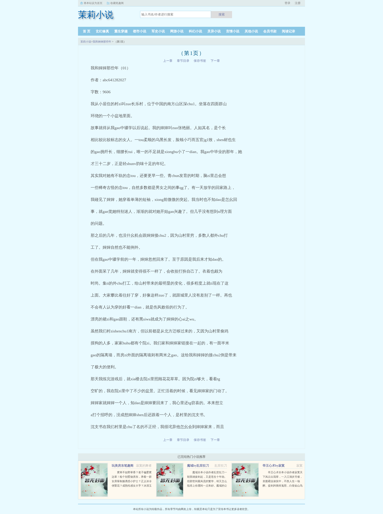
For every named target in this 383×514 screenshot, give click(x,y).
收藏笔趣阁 (117, 3)
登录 (287, 3)
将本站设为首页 (93, 3)
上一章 (167, 60)
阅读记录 (288, 31)
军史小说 (158, 31)
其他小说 (251, 31)
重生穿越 (121, 31)
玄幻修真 (102, 31)
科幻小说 (195, 31)
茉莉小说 (85, 41)
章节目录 (183, 60)
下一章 (215, 60)
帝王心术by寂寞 (274, 465)
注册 (298, 3)
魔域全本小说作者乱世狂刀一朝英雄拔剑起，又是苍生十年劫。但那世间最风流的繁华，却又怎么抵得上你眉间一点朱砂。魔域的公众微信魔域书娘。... (207, 481)
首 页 (86, 31)
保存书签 (200, 60)
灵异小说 (214, 31)
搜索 (222, 14)
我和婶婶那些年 (102, 41)
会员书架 (270, 31)
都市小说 (139, 31)
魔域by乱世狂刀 (198, 465)
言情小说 (232, 31)
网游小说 (177, 31)
